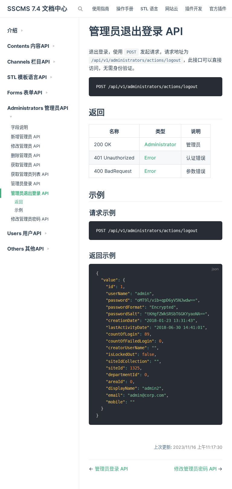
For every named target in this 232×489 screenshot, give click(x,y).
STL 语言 (149, 8)
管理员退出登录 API (30, 193)
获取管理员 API (25, 164)
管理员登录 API (25, 183)
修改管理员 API (25, 146)
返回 (18, 201)
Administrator (160, 144)
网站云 (171, 8)
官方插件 (217, 8)
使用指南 (100, 8)
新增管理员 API (25, 136)
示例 (18, 210)
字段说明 (19, 127)
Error (150, 158)
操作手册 (124, 8)
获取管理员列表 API (30, 174)
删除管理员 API (25, 155)
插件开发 (193, 8)
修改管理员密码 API (30, 219)
